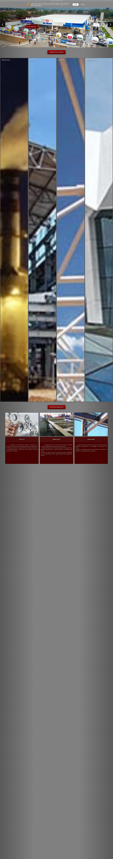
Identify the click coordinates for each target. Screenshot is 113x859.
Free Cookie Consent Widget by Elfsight (56, 0)
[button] (2, 24)
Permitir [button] (75, 4)
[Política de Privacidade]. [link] (36, 5)
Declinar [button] (83, 4)
